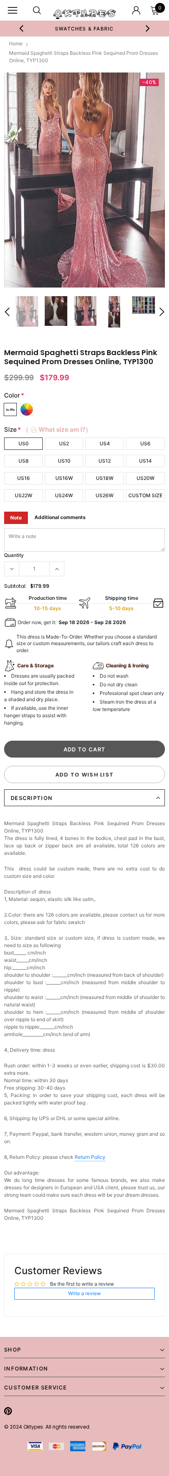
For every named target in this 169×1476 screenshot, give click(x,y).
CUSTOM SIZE (145, 495)
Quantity (14, 555)
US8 (23, 461)
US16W (64, 478)
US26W (105, 495)
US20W (146, 478)
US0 (23, 443)
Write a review (84, 1293)
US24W (64, 495)
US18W (105, 478)
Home (16, 43)
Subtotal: (15, 585)
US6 (145, 443)
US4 (105, 443)
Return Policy (90, 1157)
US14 (145, 461)
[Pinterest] (8, 1410)
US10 (64, 461)
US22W (23, 495)
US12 (104, 461)
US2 (64, 443)
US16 (23, 478)
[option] (84, 28)
